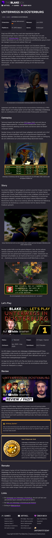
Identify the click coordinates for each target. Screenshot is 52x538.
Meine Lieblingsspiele (26, 523)
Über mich (27, 5)
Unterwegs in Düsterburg (19, 17)
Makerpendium (15, 506)
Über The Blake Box (42, 519)
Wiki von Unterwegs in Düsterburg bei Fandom (21, 503)
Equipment (40, 521)
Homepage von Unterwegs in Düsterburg (19, 498)
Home (4, 17)
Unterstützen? (41, 531)
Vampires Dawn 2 (8, 521)
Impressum (32, 534)
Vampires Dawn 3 (8, 523)
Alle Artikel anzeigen (26, 528)
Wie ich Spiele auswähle (27, 521)
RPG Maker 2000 (29, 122)
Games (16, 5)
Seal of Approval (25, 526)
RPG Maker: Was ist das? (27, 519)
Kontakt (39, 523)
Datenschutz (41, 534)
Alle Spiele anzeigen (9, 528)
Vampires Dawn (14, 38)
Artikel (7, 5)
